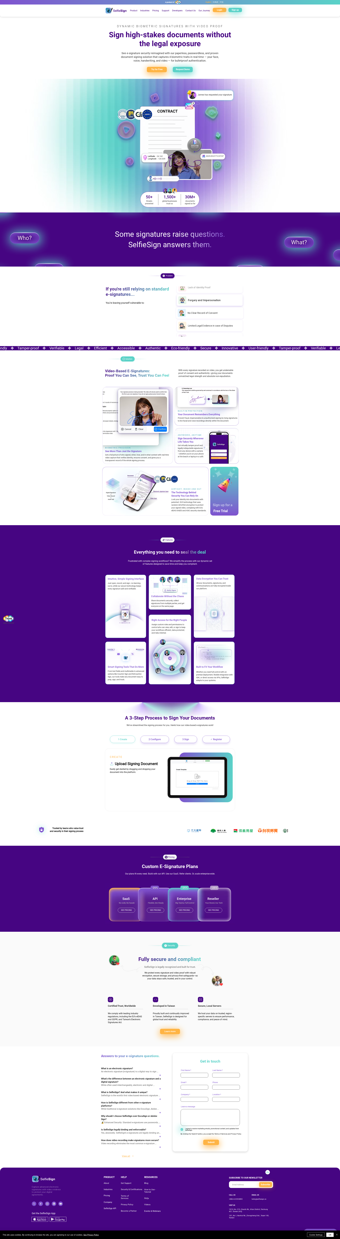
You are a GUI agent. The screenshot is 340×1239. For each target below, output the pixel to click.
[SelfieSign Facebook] (40, 1204)
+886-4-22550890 (236, 1199)
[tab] (122, 739)
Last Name (217, 1070)
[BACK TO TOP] (267, 1172)
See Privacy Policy (91, 1234)
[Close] (336, 1235)
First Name (185, 1070)
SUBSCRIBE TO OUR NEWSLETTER (245, 1178)
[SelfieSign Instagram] (47, 1204)
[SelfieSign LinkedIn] (54, 1204)
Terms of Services (220, 1134)
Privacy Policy (236, 1134)
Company (185, 1094)
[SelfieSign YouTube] (60, 1204)
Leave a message (188, 1107)
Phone (215, 1082)
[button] (155, 10)
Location (216, 1094)
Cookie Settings (315, 1234)
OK (330, 1234)
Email (183, 1082)
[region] (114, 960)
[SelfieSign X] (34, 1204)
